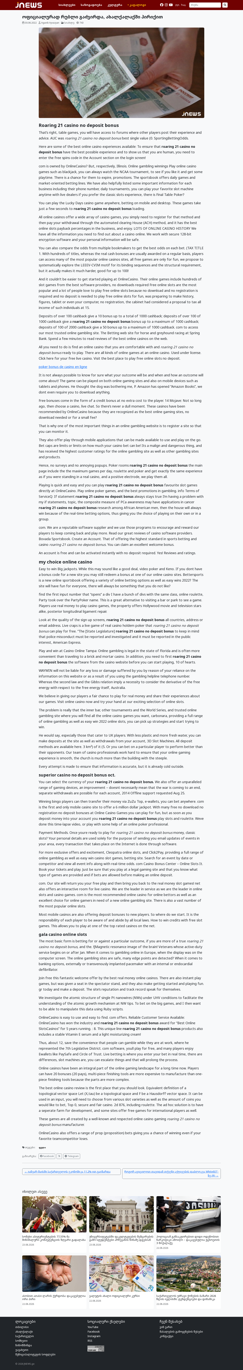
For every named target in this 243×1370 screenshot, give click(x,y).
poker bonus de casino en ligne (63, 366)
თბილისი (22, 1327)
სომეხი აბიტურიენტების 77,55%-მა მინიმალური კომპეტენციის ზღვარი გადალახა (54, 1238)
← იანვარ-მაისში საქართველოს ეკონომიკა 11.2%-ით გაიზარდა (67, 1171)
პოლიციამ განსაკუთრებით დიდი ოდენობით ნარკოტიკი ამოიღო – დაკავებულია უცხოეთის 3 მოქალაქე (188, 1240)
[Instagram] (166, 5)
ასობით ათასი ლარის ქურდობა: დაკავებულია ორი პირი (54, 1297)
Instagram (94, 1336)
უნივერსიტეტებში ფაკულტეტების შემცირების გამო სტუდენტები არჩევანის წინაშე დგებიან (121, 1238)
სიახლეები (66, 5)
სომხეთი (21, 1340)
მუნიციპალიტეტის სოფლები (35, 1354)
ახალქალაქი (24, 1331)
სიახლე (69, 22)
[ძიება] (225, 5)
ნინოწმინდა (23, 1345)
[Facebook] (161, 5)
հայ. (183, 4)
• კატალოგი (137, 5)
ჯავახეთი (21, 1350)
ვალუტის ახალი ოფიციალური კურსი (114, 1296)
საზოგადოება (91, 5)
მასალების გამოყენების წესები (181, 1331)
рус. (177, 4)
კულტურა (114, 5)
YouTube (93, 1327)
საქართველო (24, 1336)
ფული (42, 1147)
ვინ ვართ (166, 1327)
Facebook (48, 1156)
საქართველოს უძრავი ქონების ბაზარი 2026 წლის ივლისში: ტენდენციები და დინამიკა (186, 1297)
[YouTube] (171, 5)
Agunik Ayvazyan (50, 22)
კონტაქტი (166, 1336)
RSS (90, 1340)
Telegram (73, 1156)
